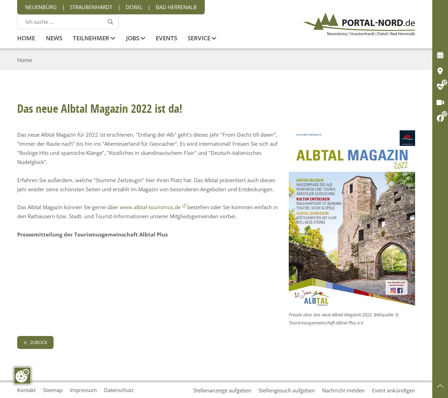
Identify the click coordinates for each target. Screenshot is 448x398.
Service (200, 38)
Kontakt (26, 389)
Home (26, 38)
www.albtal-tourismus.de (150, 207)
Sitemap (53, 389)
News (54, 38)
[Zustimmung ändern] (22, 375)
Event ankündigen (393, 390)
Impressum (83, 389)
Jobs (133, 38)
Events (166, 38)
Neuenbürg (41, 7)
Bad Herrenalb (176, 7)
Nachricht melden (343, 390)
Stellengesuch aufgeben (286, 390)
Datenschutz (119, 389)
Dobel (134, 7)
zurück (38, 342)
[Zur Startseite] (359, 24)
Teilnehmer (92, 38)
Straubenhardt (91, 7)
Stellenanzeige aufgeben (222, 390)
